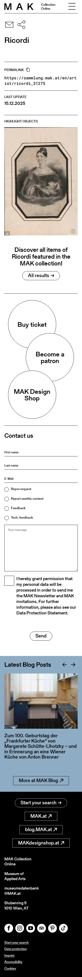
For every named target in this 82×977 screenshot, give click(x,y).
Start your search (38, 802)
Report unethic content (27, 498)
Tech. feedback (22, 517)
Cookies (10, 968)
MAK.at (38, 816)
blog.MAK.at (38, 829)
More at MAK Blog (38, 780)
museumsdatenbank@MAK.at (21, 891)
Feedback (18, 508)
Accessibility (13, 961)
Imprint (9, 955)
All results (38, 275)
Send (41, 635)
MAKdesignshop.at (38, 842)
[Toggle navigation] (71, 6)
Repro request (21, 488)
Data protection (15, 948)
